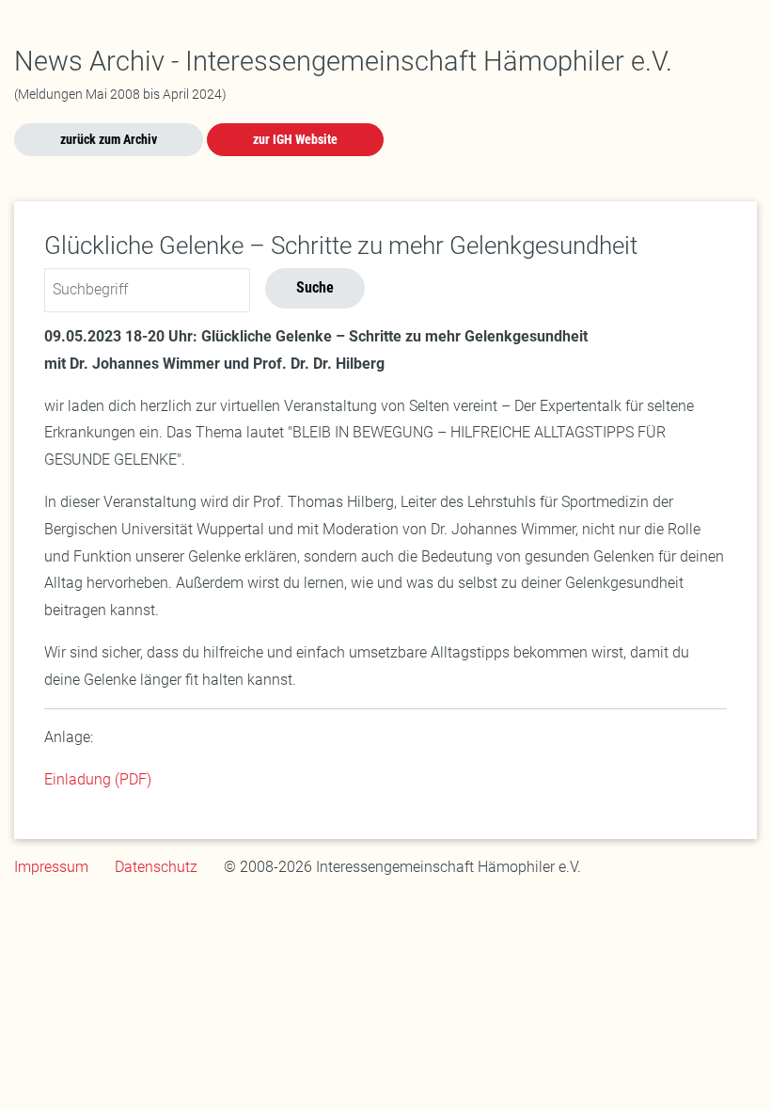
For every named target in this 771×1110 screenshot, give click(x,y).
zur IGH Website (295, 139)
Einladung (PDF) (97, 779)
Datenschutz (156, 867)
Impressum (51, 867)
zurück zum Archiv (108, 139)
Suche (315, 287)
